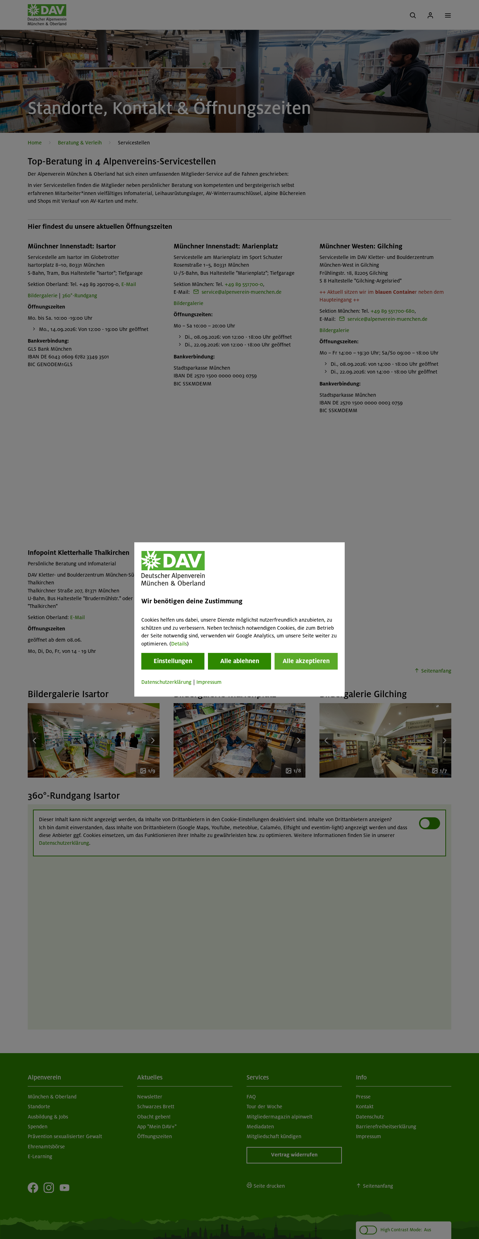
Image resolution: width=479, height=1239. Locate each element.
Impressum (209, 682)
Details (179, 644)
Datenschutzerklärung (166, 682)
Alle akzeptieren (306, 661)
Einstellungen (173, 661)
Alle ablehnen (239, 661)
